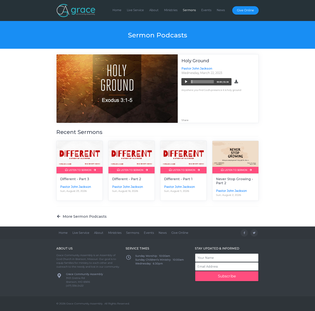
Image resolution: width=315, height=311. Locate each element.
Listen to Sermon (80, 170)
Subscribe (227, 276)
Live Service (135, 10)
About (154, 10)
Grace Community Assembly (84, 303)
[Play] (186, 82)
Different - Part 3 (74, 179)
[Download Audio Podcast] (236, 81)
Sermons (189, 10)
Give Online (245, 10)
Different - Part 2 (126, 179)
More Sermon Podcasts (84, 216)
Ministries (170, 10)
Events (206, 10)
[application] (206, 81)
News (221, 10)
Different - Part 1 (178, 179)
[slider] (202, 81)
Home (116, 10)
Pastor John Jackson (196, 68)
